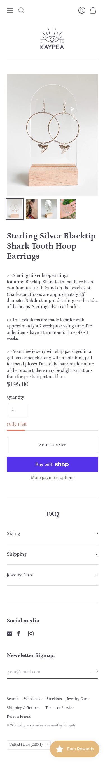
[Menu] (10, 10)
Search (13, 699)
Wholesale (32, 699)
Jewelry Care (77, 699)
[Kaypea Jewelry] (52, 38)
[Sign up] (94, 671)
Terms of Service (59, 708)
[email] (9, 634)
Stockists (54, 699)
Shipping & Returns (23, 708)
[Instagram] (31, 634)
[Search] (21, 10)
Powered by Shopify (60, 725)
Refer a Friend (19, 716)
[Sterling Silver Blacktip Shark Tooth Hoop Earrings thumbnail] (14, 209)
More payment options (52, 477)
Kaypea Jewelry (31, 725)
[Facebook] (18, 634)
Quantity (15, 397)
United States (26, 745)
